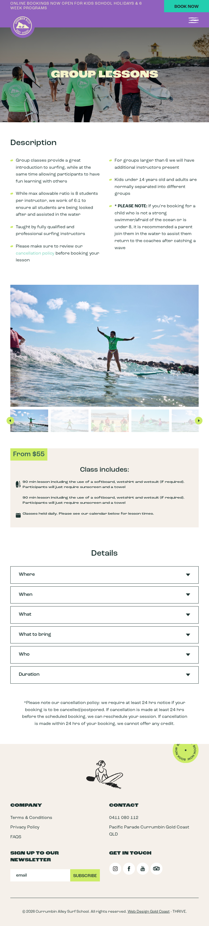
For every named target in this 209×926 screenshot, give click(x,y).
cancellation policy (35, 253)
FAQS (15, 837)
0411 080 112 (124, 817)
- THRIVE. (157, 912)
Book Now (186, 7)
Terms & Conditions (31, 817)
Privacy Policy (24, 827)
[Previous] (10, 420)
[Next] (198, 420)
